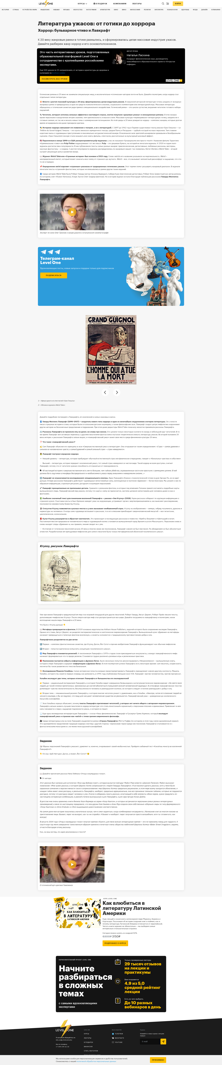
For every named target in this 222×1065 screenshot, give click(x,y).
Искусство (78, 9)
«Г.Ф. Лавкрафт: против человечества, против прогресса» (155, 674)
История (5, 9)
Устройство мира (29, 9)
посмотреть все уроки (54, 79)
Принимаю (158, 1060)
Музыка (66, 9)
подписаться (53, 275)
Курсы (81, 4)
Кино (116, 9)
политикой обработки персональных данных (96, 1061)
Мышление (45, 9)
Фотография (91, 9)
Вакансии (88, 1046)
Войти (178, 4)
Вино (124, 9)
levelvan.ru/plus (58, 73)
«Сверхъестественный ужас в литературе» (101, 446)
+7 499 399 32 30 (62, 1047)
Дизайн (204, 9)
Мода (195, 9)
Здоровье (185, 9)
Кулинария (215, 9)
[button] (116, 392)
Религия (147, 9)
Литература (158, 9)
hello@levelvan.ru (64, 1040)
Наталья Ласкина (138, 55)
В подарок (101, 4)
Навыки (56, 9)
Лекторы (137, 4)
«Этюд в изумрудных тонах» (92, 773)
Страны (16, 9)
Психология (172, 9)
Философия (135, 9)
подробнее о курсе (115, 943)
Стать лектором (91, 1051)
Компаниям (119, 4)
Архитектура (105, 9)
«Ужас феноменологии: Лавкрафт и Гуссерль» (116, 713)
